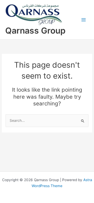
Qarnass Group (35, 31)
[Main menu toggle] (83, 19)
